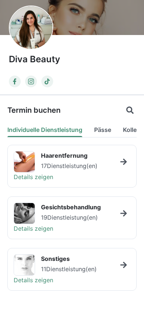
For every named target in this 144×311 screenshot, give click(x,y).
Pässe (102, 129)
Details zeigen (33, 177)
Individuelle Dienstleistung (44, 129)
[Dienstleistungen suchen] (130, 110)
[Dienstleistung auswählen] (123, 161)
